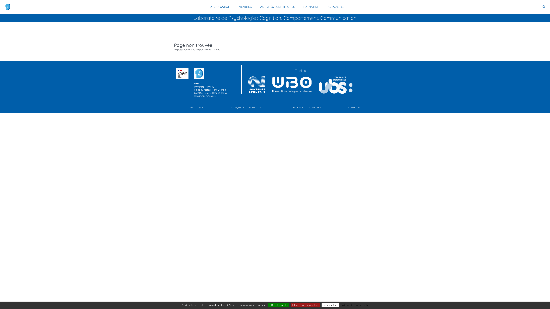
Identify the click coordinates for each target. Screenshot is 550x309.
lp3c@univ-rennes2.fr (205, 95)
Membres (245, 6)
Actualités (336, 6)
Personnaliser (330, 305)
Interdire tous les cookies (305, 305)
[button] (544, 6)
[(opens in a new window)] (292, 85)
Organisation (220, 6)
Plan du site (196, 107)
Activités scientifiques (277, 6)
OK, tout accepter (279, 305)
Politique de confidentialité (246, 107)
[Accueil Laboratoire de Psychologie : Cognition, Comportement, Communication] (8, 6)
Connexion (354, 107)
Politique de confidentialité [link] (355, 305)
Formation (311, 6)
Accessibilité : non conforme (305, 107)
